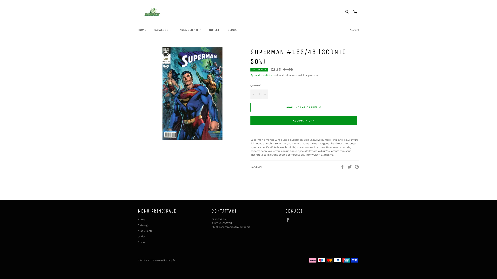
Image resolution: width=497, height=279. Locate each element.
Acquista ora (304, 120)
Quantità (255, 85)
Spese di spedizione (262, 75)
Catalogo (161, 30)
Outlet (214, 30)
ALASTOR (150, 260)
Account (354, 29)
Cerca (232, 30)
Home (142, 30)
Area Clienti (189, 30)
